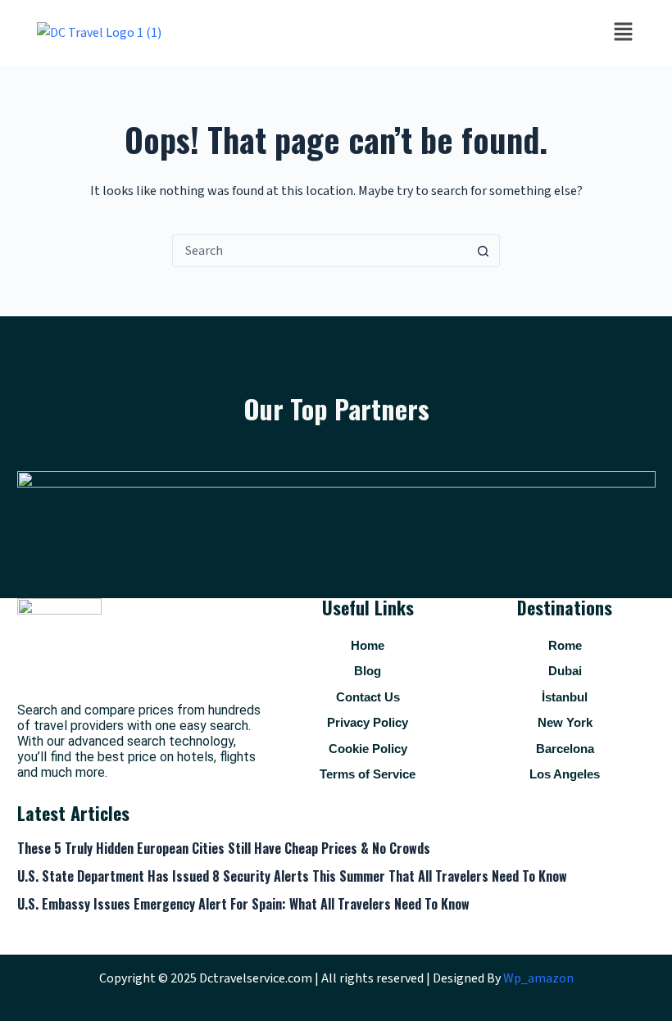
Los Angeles (564, 774)
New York (565, 722)
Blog (367, 671)
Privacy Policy (367, 722)
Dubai (565, 671)
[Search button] (482, 250)
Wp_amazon (538, 978)
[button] (622, 33)
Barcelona (565, 749)
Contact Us (368, 697)
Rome (565, 645)
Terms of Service (367, 774)
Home (367, 645)
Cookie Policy (368, 749)
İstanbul (565, 697)
